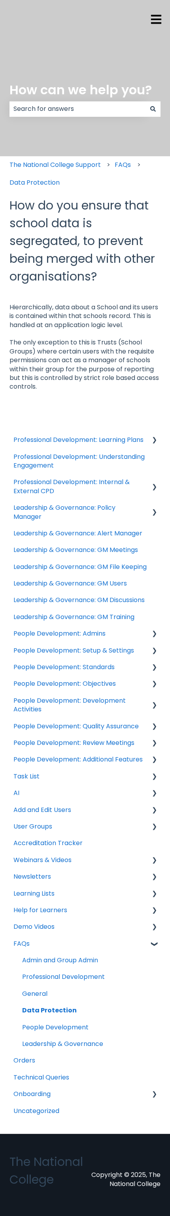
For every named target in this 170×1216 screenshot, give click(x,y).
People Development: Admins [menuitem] (59, 633)
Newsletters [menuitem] (32, 876)
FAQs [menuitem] (21, 943)
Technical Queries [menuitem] (41, 1077)
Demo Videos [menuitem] (34, 926)
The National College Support (55, 164)
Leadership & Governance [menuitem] (62, 1043)
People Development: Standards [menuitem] (64, 667)
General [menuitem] (34, 993)
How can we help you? (80, 90)
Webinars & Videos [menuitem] (42, 859)
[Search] (153, 108)
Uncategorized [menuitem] (36, 1110)
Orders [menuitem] (24, 1060)
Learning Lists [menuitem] (34, 893)
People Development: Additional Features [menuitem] (78, 759)
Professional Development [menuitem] (63, 976)
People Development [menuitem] (55, 1027)
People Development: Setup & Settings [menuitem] (73, 650)
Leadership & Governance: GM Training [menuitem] (73, 616)
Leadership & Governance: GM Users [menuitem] (70, 583)
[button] (154, 440)
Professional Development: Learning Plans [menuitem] (78, 439)
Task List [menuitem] (26, 776)
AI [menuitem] (16, 792)
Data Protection (34, 182)
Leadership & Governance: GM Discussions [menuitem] (79, 599)
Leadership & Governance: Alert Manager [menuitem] (77, 533)
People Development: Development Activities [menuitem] (69, 705)
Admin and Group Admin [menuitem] (60, 960)
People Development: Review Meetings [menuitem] (73, 742)
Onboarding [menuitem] (32, 1093)
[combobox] (77, 108)
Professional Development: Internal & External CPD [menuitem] (71, 486)
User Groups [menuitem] (32, 826)
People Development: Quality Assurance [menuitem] (76, 726)
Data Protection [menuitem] (49, 1010)
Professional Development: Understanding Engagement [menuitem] (79, 461)
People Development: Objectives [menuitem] (64, 683)
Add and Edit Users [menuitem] (42, 809)
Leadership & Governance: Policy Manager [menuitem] (64, 512)
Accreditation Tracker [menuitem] (48, 842)
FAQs (123, 164)
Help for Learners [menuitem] (40, 910)
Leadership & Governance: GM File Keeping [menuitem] (80, 566)
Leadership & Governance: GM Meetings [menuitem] (75, 549)
